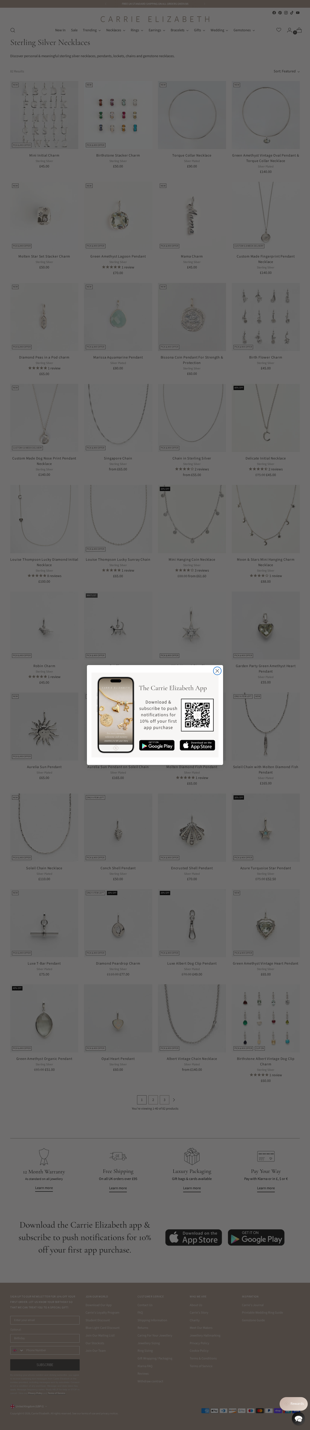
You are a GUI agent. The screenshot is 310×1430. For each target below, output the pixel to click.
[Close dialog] (217, 671)
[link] (155, 715)
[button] (298, 1418)
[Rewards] (294, 1404)
